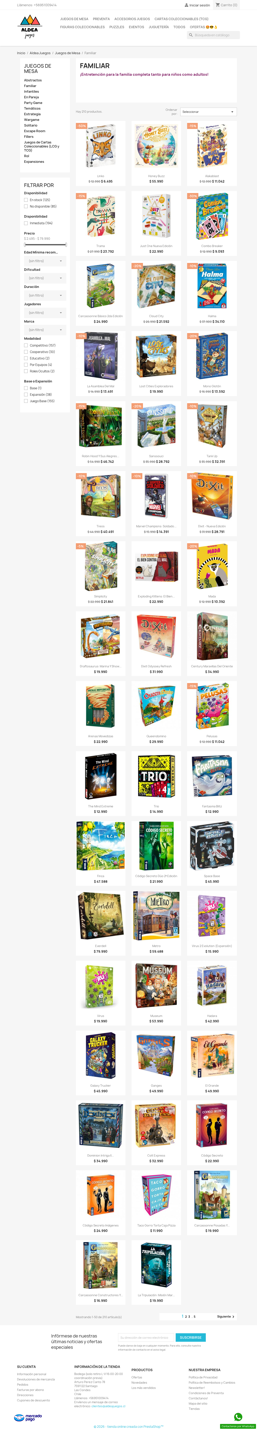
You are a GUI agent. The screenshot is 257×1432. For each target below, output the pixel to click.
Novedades (139, 1382)
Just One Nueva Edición (156, 246)
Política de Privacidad (203, 1377)
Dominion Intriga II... (100, 1155)
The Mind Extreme (100, 806)
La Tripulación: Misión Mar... (156, 1295)
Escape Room (34, 131)
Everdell (100, 946)
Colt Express (156, 1155)
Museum (156, 1016)
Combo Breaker (212, 246)
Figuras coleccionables (82, 27)
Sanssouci (156, 456)
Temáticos (32, 108)
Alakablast (212, 176)
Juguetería (159, 27)
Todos (179, 27)
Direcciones (25, 1395)
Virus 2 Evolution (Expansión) (212, 946)
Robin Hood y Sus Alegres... (100, 456)
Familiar (30, 86)
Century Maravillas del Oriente (212, 666)
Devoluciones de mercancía (36, 1379)
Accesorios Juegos (132, 19)
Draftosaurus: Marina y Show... (100, 666)
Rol (26, 156)
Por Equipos (41, 365)
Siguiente (226, 1316)
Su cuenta (26, 1367)
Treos (101, 526)
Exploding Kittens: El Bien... (156, 596)
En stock (40, 200)
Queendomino (156, 736)
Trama (100, 246)
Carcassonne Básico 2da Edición (100, 316)
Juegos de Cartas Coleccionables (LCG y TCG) (41, 146)
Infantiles (31, 91)
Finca (100, 876)
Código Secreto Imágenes (101, 1225)
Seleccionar (209, 111)
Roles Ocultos (42, 371)
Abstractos (33, 80)
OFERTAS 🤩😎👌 (204, 27)
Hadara (212, 1016)
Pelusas (212, 736)
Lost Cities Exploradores (156, 386)
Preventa (101, 19)
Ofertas (137, 1377)
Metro (156, 946)
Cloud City (156, 316)
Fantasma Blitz (212, 806)
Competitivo (43, 346)
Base (36, 388)
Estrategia (32, 114)
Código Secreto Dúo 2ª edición (156, 876)
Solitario (30, 125)
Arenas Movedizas (100, 736)
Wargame (31, 120)
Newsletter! (197, 1388)
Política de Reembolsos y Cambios (212, 1382)
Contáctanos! (198, 1398)
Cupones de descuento (33, 1400)
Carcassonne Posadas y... (212, 1225)
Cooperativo (42, 352)
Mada (212, 596)
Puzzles (116, 27)
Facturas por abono (30, 1390)
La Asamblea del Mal (100, 386)
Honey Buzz (156, 176)
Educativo (40, 358)
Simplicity (100, 596)
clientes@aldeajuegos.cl (108, 1406)
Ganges (156, 1085)
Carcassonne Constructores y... (101, 1295)
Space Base (212, 876)
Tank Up (212, 456)
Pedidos (22, 1384)
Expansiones (34, 162)
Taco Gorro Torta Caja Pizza (156, 1225)
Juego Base (42, 401)
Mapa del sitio (198, 1403)
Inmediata (41, 223)
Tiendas (194, 1409)
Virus (100, 1016)
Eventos (136, 27)
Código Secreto (212, 1155)
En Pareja (31, 97)
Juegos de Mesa (74, 19)
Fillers (29, 137)
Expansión (41, 395)
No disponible (43, 207)
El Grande (212, 1085)
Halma (212, 316)
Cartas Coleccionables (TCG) (182, 19)
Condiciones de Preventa (206, 1393)
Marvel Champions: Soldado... (156, 526)
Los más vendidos (144, 1388)
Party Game (33, 103)
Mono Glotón (212, 386)
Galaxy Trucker (100, 1085)
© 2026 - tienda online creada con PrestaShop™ (128, 1427)
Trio (156, 806)
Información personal (31, 1374)
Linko (100, 176)
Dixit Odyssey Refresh (156, 666)
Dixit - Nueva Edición (212, 526)
